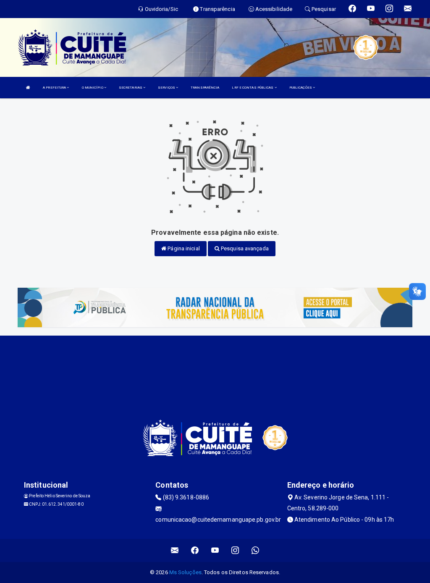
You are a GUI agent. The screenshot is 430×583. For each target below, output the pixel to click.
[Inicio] (28, 87)
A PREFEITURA (55, 87)
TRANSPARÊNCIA (205, 87)
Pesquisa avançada (244, 248)
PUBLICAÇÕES (301, 87)
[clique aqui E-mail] (175, 550)
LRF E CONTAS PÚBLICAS (253, 87)
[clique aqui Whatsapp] (255, 550)
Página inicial (183, 248)
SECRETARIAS (131, 87)
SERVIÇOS (167, 87)
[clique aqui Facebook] (195, 550)
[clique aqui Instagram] (235, 550)
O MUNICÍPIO (93, 87)
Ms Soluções (185, 572)
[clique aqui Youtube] (215, 550)
